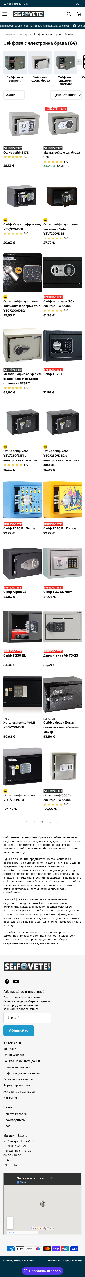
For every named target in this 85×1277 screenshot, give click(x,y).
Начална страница (15, 34)
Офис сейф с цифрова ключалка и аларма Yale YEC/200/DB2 (21, 306)
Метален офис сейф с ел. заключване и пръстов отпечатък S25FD (22, 378)
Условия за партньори (19, 1091)
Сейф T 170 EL (54, 374)
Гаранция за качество (18, 1079)
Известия (10, 1097)
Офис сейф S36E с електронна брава (57, 797)
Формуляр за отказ (16, 1085)
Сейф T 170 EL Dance (59, 528)
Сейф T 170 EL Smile (19, 528)
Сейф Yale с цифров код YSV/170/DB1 (22, 226)
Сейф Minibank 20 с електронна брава (59, 303)
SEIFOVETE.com (24, 1260)
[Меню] (4, 14)
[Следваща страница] (57, 823)
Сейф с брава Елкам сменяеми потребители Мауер (61, 727)
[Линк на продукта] (22, 136)
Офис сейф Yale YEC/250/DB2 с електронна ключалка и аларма (61, 458)
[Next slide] (79, 62)
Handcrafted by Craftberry (65, 1260)
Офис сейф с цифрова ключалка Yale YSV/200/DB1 (60, 229)
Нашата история (15, 1114)
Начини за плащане (17, 1067)
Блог (6, 1126)
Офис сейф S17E (16, 152)
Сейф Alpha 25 (14, 592)
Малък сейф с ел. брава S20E (61, 154)
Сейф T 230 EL (14, 655)
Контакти (9, 1049)
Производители (14, 1120)
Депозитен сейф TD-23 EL (60, 657)
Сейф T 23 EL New (57, 592)
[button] (78, 14)
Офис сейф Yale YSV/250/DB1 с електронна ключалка (20, 455)
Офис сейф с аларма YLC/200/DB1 (19, 797)
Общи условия (13, 1055)
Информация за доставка (21, 1073)
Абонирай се (18, 1030)
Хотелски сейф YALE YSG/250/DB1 (19, 725)
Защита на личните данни (21, 1061)
